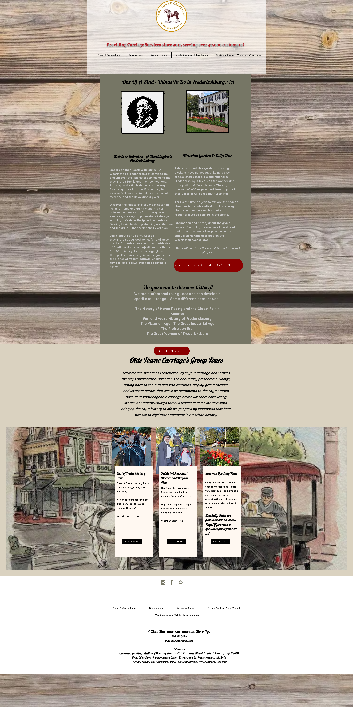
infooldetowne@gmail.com (179, 640)
